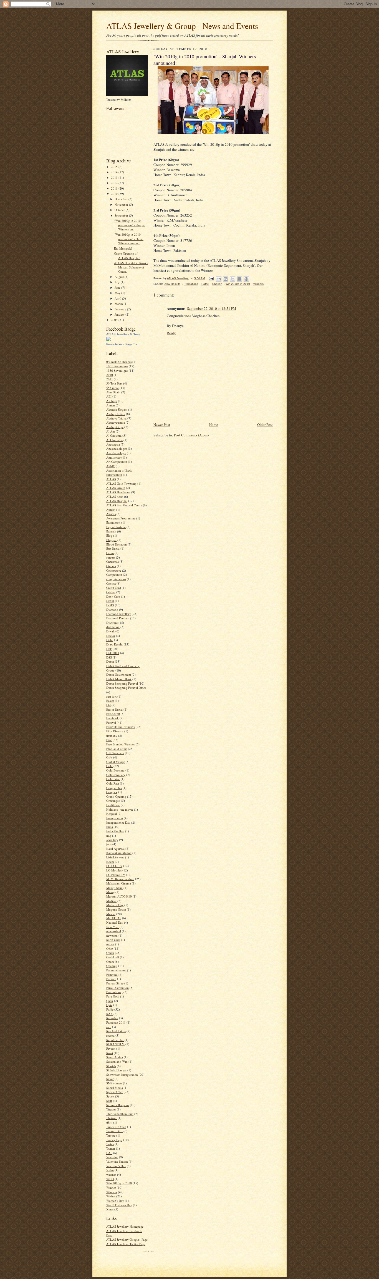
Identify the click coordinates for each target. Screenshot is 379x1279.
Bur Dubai (113, 548)
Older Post (265, 424)
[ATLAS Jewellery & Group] (108, 340)
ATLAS (111, 479)
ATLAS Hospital (116, 501)
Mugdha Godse (116, 909)
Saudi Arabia (114, 1057)
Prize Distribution (117, 988)
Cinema (111, 566)
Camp (110, 553)
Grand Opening (116, 796)
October (120, 210)
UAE (109, 1153)
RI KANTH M (115, 1044)
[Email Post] (210, 278)
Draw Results (114, 644)
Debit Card (113, 596)
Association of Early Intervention (119, 472)
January (120, 314)
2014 (114, 172)
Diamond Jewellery (118, 614)
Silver (110, 1079)
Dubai (110, 661)
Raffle (109, 1009)
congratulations (116, 579)
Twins (110, 1144)
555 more (112, 388)
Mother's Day (114, 905)
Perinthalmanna (116, 970)
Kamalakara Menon (119, 853)
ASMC (110, 466)
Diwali (110, 631)
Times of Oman (116, 1127)
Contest (111, 583)
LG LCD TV (114, 866)
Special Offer (114, 1092)
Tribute (110, 1135)
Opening (111, 966)
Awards (111, 514)
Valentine (112, 1157)
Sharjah (111, 1066)
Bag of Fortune (116, 527)
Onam (110, 961)
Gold (109, 766)
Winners (111, 1192)
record (110, 1035)
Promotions (113, 992)
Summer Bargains (117, 1105)
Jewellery (112, 840)
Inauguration (114, 818)
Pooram (111, 979)
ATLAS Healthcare (118, 492)
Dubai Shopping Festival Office (126, 687)
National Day (114, 922)
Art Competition (116, 461)
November (122, 204)
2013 (114, 177)
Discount (112, 622)
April (118, 298)
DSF (109, 649)
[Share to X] (232, 279)
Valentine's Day (116, 1166)
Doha (109, 640)
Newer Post (161, 424)
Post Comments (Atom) (191, 435)
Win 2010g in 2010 (119, 1183)
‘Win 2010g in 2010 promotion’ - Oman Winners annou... (128, 238)
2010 (114, 194)
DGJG (110, 605)
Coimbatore (113, 570)
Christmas (112, 561)
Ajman (110, 405)
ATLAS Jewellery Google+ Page (127, 1239)
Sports (110, 1096)
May (118, 293)
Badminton (113, 522)
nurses (110, 944)
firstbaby (111, 735)
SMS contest (114, 1083)
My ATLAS (113, 918)
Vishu (110, 1170)
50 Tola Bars (114, 383)
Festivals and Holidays (120, 727)
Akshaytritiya (114, 427)
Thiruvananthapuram (119, 1114)
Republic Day (115, 1040)
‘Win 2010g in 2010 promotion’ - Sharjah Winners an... (129, 224)
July (118, 282)
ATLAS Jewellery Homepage (124, 1226)
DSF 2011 (112, 653)
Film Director (114, 731)
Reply (171, 332)
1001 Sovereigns (117, 366)
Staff (109, 1101)
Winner (111, 1187)
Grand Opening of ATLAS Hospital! (127, 255)
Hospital (111, 813)
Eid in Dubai (114, 709)
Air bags (111, 401)
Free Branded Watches (120, 744)
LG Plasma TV (115, 875)
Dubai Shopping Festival (122, 683)
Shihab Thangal (116, 1070)
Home (213, 424)
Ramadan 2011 (116, 1022)
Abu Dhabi (113, 392)
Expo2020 (113, 714)
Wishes (110, 1196)
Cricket (110, 592)
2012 (114, 183)
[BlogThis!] (225, 279)
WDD (110, 1179)
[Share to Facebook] (239, 279)
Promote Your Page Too (122, 344)
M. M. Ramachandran (120, 879)
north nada (113, 940)
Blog (109, 535)
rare (108, 1027)
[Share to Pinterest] (246, 279)
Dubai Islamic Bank (119, 679)
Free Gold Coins (116, 749)
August (120, 277)
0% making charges (119, 362)
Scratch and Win (117, 1061)
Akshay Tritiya (115, 414)
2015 (114, 167)
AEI (109, 396)
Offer (109, 948)
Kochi (110, 862)
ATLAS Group (115, 488)
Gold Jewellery (115, 775)
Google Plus (114, 788)
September (122, 215)
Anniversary (114, 457)
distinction (113, 627)
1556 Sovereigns (117, 370)
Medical (111, 901)
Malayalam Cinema (118, 883)
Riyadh (110, 1048)
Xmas (109, 1209)
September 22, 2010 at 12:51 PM (211, 308)
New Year (112, 927)
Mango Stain (114, 888)
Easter (110, 700)
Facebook (112, 718)
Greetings (112, 800)
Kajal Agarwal (115, 848)
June (118, 287)
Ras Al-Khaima (116, 1031)
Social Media (114, 1087)
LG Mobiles (114, 870)
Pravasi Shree (114, 983)
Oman (110, 953)
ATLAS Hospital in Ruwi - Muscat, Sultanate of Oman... (131, 267)
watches (111, 1174)
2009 (114, 320)
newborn (112, 935)
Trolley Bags (114, 1140)
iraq (108, 835)
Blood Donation (116, 544)
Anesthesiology (116, 453)
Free (109, 740)
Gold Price (113, 779)
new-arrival (113, 931)
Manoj (110, 892)
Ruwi (109, 1053)
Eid (108, 705)
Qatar (109, 1001)
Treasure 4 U (114, 1131)
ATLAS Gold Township (121, 483)
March (119, 303)
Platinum (112, 975)
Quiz (109, 1005)
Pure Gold (112, 996)
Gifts (109, 757)
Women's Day (115, 1200)
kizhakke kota (115, 857)
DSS (109, 657)
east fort (111, 696)
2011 (114, 188)
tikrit (109, 1122)
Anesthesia (113, 444)
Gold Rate (112, 783)
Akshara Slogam (116, 409)
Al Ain (110, 431)
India (109, 827)
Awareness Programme (120, 518)
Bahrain (111, 531)
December (121, 199)
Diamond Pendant (117, 618)
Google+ (111, 792)
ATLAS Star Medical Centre (124, 505)
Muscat (110, 914)
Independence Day (118, 822)
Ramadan (112, 1018)
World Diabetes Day (119, 1205)
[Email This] (218, 279)
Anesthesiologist (116, 448)
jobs (109, 844)
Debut (110, 601)
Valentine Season (117, 1161)
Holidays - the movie (119, 809)
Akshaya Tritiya (116, 418)
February (121, 309)
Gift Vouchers (115, 753)
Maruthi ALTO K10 (119, 896)
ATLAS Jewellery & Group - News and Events (182, 25)
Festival (111, 722)
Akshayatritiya (115, 422)
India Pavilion (115, 831)
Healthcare (113, 805)
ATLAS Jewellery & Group (123, 334)
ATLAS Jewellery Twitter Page (125, 1244)
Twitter (110, 1148)
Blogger (111, 540)
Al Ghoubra (114, 435)
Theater (111, 1109)
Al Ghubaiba (114, 440)
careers (110, 557)
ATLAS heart (114, 496)
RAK (109, 1014)
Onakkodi (112, 957)
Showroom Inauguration (122, 1074)
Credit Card (113, 588)
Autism (110, 509)
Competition (114, 574)
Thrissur (111, 1118)
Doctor (110, 636)
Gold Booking (115, 770)
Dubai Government (118, 674)
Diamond (112, 609)
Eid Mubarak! (123, 248)
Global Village (115, 762)
